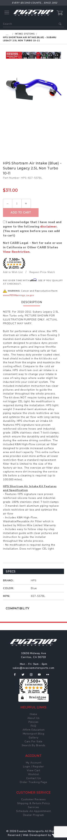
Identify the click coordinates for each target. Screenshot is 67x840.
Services (33, 807)
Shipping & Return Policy (33, 803)
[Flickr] (49, 676)
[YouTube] (41, 676)
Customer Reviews (33, 799)
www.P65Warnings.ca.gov (18, 295)
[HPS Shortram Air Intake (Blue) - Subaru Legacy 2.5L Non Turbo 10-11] (33, 89)
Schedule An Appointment (33, 811)
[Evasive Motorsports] (33, 12)
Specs (11, 571)
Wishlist (33, 774)
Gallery (33, 737)
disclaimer (48, 227)
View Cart (33, 770)
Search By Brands (33, 745)
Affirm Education (34, 730)
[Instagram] (33, 676)
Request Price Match (42, 272)
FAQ (33, 726)
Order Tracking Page (33, 782)
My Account (33, 762)
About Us (33, 718)
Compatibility (17, 608)
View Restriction (16, 252)
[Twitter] (24, 676)
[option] (33, 55)
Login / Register (33, 766)
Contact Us (33, 778)
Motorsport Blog (33, 733)
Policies (33, 722)
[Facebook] (16, 676)
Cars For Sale (33, 741)
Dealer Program (33, 815)
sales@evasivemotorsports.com (33, 668)
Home (33, 714)
